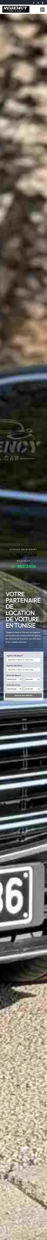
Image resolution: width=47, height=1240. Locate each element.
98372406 (25, 566)
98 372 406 (25, 555)
